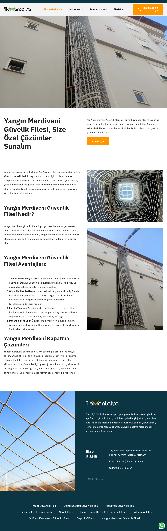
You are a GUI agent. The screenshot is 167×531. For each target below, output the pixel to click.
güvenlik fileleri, (31, 226)
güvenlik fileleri (66, 320)
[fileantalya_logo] (17, 8)
